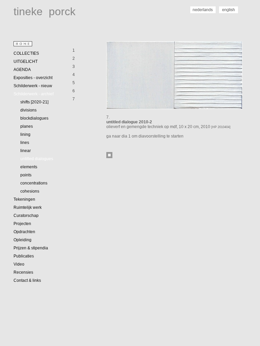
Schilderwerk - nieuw (33, 85)
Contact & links (27, 280)
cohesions (29, 191)
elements (28, 167)
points (25, 175)
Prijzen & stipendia (31, 248)
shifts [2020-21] (34, 102)
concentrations (33, 183)
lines (24, 142)
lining (25, 134)
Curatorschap (26, 215)
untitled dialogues (36, 158)
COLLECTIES (26, 53)
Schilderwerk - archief (33, 94)
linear (25, 150)
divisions (28, 110)
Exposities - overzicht (33, 77)
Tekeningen (24, 199)
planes (26, 126)
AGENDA (22, 69)
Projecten (22, 223)
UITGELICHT (26, 61)
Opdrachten (24, 231)
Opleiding (22, 240)
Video (19, 264)
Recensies (23, 272)
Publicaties (24, 256)
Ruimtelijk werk (28, 207)
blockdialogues (34, 118)
